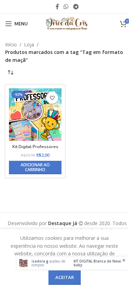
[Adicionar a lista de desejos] (52, 98)
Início (11, 44)
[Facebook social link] (57, 6)
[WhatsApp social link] (66, 6)
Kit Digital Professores (35, 146)
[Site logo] (67, 23)
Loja (29, 44)
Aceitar (64, 277)
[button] (35, 167)
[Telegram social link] (76, 6)
